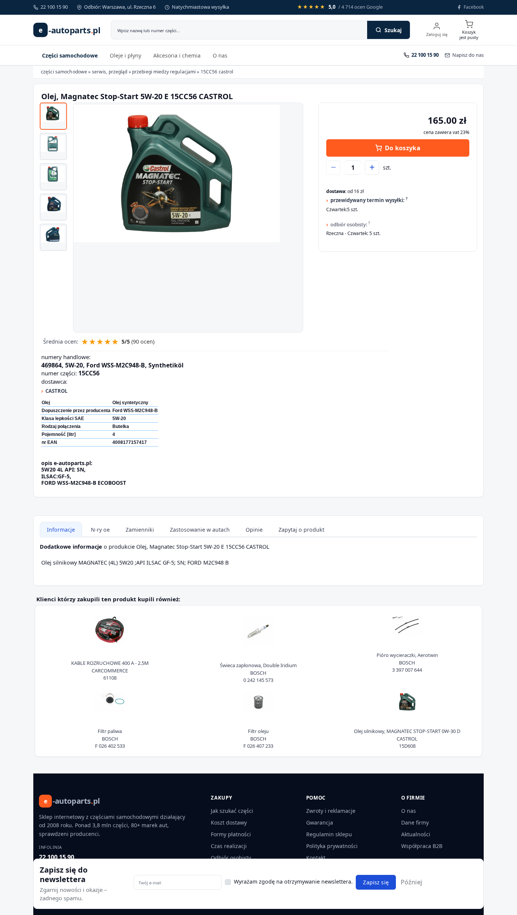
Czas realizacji (229, 846)
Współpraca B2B (421, 846)
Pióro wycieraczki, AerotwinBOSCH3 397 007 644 (407, 662)
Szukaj (393, 30)
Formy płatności (231, 834)
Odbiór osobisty (231, 857)
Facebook (474, 7)
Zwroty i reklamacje (330, 810)
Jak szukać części (232, 810)
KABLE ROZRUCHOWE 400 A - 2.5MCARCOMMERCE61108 (110, 670)
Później (411, 882)
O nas (220, 55)
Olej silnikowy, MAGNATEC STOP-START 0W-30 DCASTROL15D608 (407, 738)
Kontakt (315, 857)
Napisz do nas (468, 54)
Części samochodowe (70, 55)
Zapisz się (375, 882)
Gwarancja (319, 822)
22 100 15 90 (56, 857)
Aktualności (415, 834)
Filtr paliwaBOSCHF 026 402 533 (110, 738)
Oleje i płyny (125, 55)
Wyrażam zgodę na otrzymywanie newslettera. (293, 881)
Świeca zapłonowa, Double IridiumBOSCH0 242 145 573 (258, 672)
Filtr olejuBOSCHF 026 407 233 (258, 738)
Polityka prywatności (332, 846)
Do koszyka (402, 148)
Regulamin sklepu (329, 834)
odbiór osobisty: (350, 224)
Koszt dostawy (229, 822)
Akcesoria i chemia (177, 55)
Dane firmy (415, 822)
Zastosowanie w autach (200, 529)
